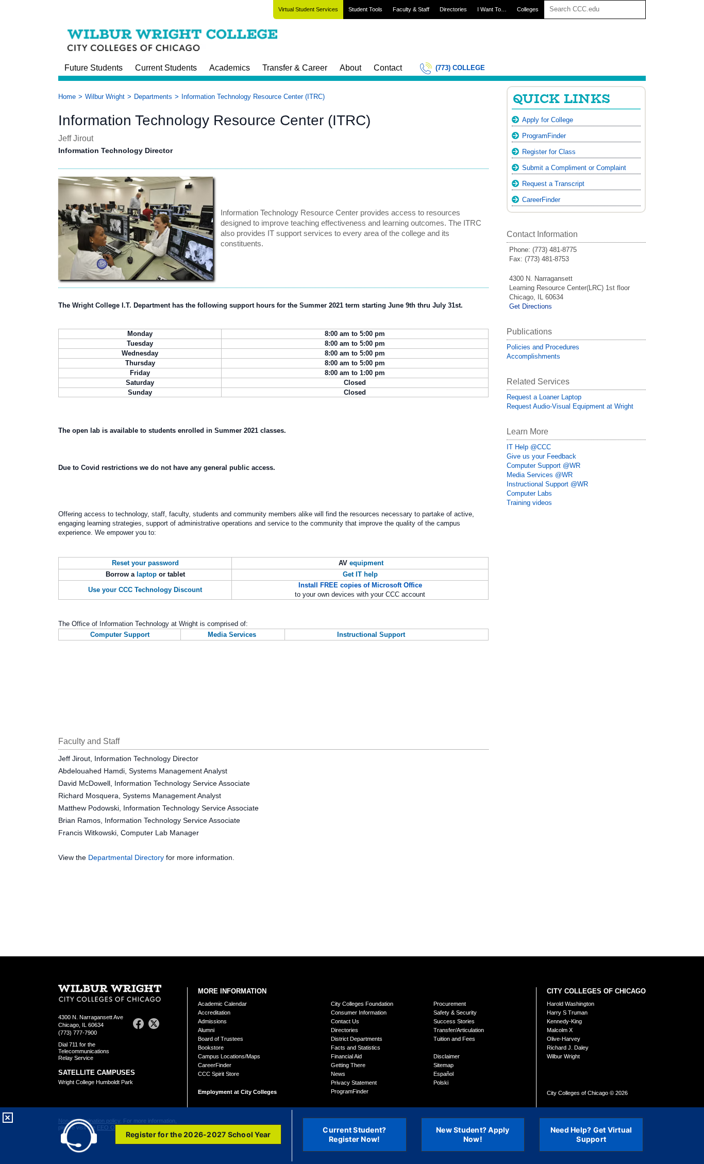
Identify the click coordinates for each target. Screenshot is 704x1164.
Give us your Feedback (541, 456)
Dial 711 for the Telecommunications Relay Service (83, 1051)
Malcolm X (560, 1030)
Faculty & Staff (411, 9)
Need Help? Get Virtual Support (591, 1134)
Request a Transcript (553, 184)
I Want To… (492, 9)
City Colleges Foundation (362, 1004)
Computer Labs (529, 493)
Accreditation (214, 1012)
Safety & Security (455, 1012)
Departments (153, 96)
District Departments (356, 1039)
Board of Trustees (220, 1039)
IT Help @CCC (529, 447)
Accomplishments (533, 356)
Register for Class (549, 152)
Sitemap (443, 1065)
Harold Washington (570, 1004)
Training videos (529, 503)
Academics (229, 67)
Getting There (348, 1065)
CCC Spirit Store (218, 1074)
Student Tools (365, 9)
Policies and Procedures (543, 347)
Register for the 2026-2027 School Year (198, 1134)
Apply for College (547, 120)
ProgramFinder (544, 136)
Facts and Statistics (355, 1047)
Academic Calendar (222, 1004)
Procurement (449, 1004)
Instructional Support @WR (547, 484)
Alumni (206, 1030)
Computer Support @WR (543, 465)
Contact (388, 67)
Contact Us (345, 1021)
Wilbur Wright (105, 96)
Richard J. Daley (568, 1047)
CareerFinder (541, 200)
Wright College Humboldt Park (95, 1082)
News (338, 1074)
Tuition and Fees (454, 1039)
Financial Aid (346, 1056)
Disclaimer (446, 1056)
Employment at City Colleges (237, 1092)
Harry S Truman (567, 1012)
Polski (440, 1082)
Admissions (212, 1021)
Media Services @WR (540, 475)
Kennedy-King (564, 1021)
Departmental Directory (126, 857)
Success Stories (454, 1021)
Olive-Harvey (563, 1039)
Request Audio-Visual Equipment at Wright (570, 406)
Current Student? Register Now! (354, 1134)
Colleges (528, 9)
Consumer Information (359, 1012)
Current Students (166, 67)
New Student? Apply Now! (473, 1134)
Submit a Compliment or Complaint (574, 168)
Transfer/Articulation (458, 1030)
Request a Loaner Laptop (544, 397)
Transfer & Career (294, 67)
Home (67, 96)
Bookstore (211, 1047)
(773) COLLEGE (460, 68)
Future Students (93, 67)
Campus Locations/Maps (229, 1056)
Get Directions (530, 306)
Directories (453, 9)
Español (443, 1074)
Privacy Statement (354, 1082)
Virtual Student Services (308, 9)
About (350, 67)
